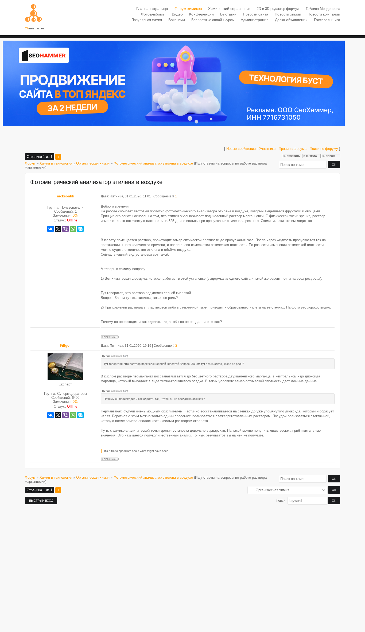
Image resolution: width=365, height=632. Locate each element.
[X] (58, 229)
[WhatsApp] (73, 229)
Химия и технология (56, 163)
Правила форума (292, 149)
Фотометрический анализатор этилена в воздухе (153, 163)
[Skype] (80, 229)
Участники (267, 149)
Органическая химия (93, 163)
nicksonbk (65, 196)
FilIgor (65, 346)
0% (75, 215)
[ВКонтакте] (50, 229)
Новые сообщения (241, 149)
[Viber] (65, 229)
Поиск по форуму (324, 149)
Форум (30, 163)
